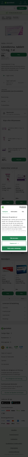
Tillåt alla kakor (14, 238)
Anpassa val (13, 243)
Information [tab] (14, 211)
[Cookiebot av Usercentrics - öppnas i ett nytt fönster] (19, 207)
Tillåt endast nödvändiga (14, 248)
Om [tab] (23, 211)
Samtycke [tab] (5, 211)
